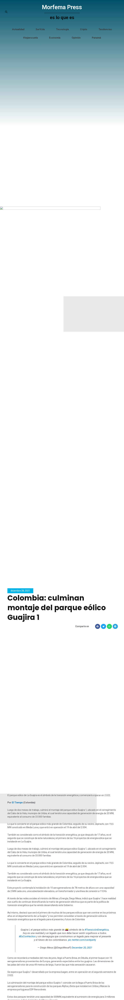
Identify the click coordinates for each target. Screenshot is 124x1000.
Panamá (96, 37)
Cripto (83, 29)
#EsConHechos (27, 936)
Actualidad (18, 29)
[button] (97, 626)
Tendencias (105, 29)
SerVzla (40, 29)
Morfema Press (62, 7)
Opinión (76, 37)
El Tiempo (17, 802)
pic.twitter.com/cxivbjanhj (82, 939)
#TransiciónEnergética (97, 929)
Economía (54, 37)
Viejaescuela (30, 37)
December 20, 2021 (82, 947)
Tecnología (62, 29)
